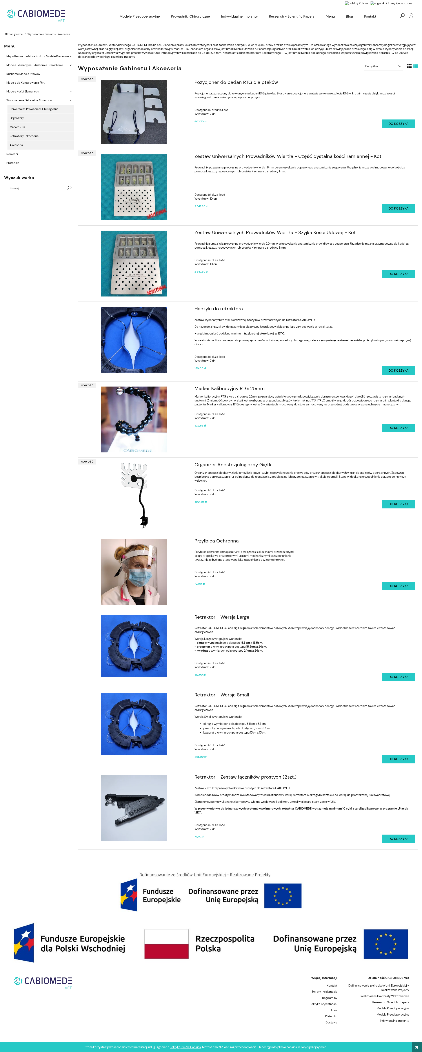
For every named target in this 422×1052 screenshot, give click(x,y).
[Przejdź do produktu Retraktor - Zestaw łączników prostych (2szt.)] (134, 808)
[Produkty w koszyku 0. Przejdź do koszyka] (393, 15)
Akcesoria (16, 145)
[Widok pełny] (415, 66)
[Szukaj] (69, 188)
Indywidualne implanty (394, 1021)
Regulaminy (329, 998)
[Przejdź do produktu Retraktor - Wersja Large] (134, 646)
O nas (333, 1010)
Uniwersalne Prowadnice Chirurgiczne (34, 109)
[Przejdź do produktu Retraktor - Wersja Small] (134, 724)
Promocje (12, 163)
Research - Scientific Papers (390, 1002)
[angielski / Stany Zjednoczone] (391, 3)
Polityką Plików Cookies (185, 1047)
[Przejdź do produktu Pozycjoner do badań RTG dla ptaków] (134, 112)
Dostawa (331, 1022)
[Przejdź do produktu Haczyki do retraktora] (134, 340)
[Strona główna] (59, 15)
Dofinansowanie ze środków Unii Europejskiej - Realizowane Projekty (378, 988)
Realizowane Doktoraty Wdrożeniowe (384, 996)
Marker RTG (17, 127)
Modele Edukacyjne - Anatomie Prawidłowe (34, 65)
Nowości (12, 154)
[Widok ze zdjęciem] (409, 66)
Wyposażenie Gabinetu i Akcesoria (29, 100)
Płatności (331, 1016)
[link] (211, 891)
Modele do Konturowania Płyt (25, 83)
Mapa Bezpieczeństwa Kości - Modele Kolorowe (37, 56)
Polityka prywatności (323, 1004)
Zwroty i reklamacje (324, 992)
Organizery (17, 118)
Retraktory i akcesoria (24, 136)
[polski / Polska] (356, 3)
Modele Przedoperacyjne (393, 1008)
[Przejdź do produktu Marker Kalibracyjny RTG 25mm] (134, 419)
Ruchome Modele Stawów (23, 74)
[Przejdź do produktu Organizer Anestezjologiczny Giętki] (134, 496)
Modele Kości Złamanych (22, 91)
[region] (211, 891)
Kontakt (332, 985)
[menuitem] (139, 16)
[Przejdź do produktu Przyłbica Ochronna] (134, 572)
